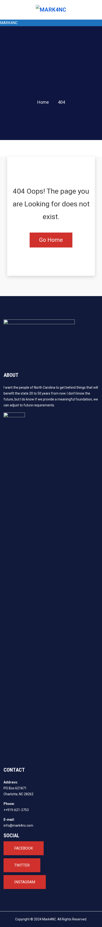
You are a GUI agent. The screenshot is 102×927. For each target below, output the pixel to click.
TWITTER (22, 865)
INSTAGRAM (24, 882)
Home (43, 102)
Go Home (51, 240)
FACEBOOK (23, 848)
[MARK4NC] (51, 9)
